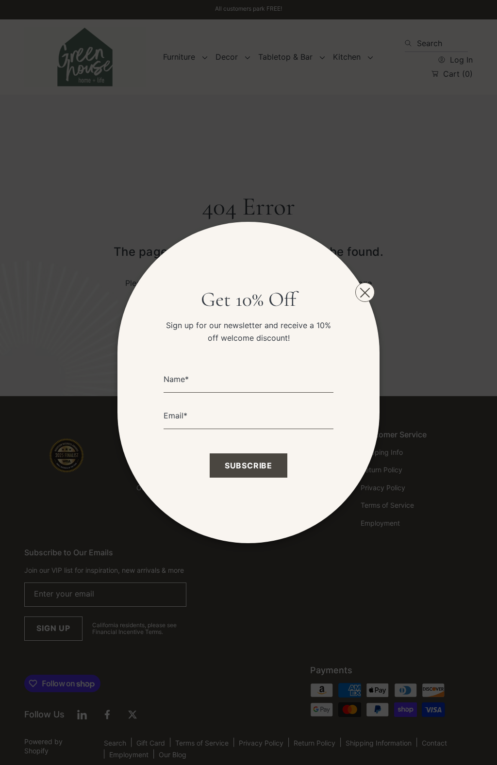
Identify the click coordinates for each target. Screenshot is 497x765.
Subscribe (248, 465)
